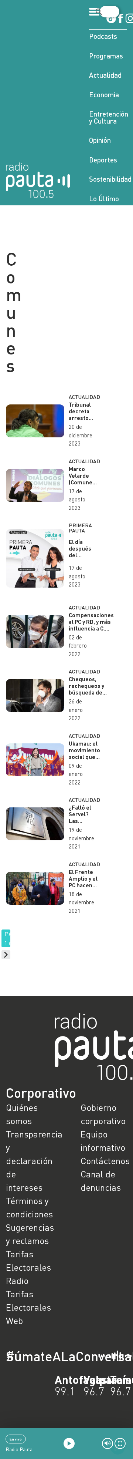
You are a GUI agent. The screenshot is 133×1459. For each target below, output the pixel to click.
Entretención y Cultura (108, 117)
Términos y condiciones (29, 1207)
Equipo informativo (103, 1141)
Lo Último (104, 198)
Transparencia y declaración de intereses (29, 1161)
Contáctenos (104, 1160)
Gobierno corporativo (103, 1114)
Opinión (100, 140)
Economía (104, 94)
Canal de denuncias (101, 1181)
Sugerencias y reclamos (29, 1234)
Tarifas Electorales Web (28, 1307)
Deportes (103, 159)
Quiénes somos (22, 1114)
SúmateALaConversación (46, 1356)
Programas (106, 55)
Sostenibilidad (108, 179)
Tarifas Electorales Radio (28, 1267)
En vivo (16, 1439)
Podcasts (103, 36)
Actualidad (105, 75)
